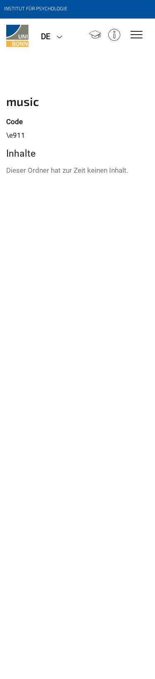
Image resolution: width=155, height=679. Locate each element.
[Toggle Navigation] (137, 35)
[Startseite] (95, 36)
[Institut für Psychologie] (17, 36)
